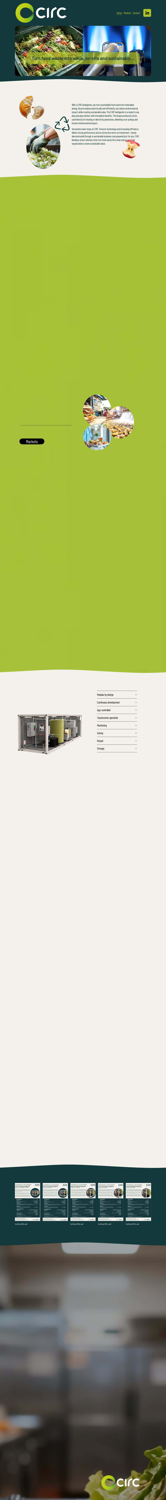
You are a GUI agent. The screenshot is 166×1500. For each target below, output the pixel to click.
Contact (136, 13)
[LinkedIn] (147, 13)
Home (119, 13)
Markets (127, 13)
